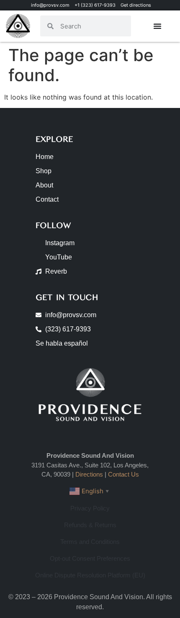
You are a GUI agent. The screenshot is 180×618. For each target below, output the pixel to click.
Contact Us (123, 474)
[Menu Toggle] (157, 26)
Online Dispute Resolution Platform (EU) (90, 575)
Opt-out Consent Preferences (90, 558)
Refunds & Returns (90, 524)
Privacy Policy (90, 508)
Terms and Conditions (90, 541)
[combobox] (92, 25)
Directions (89, 474)
